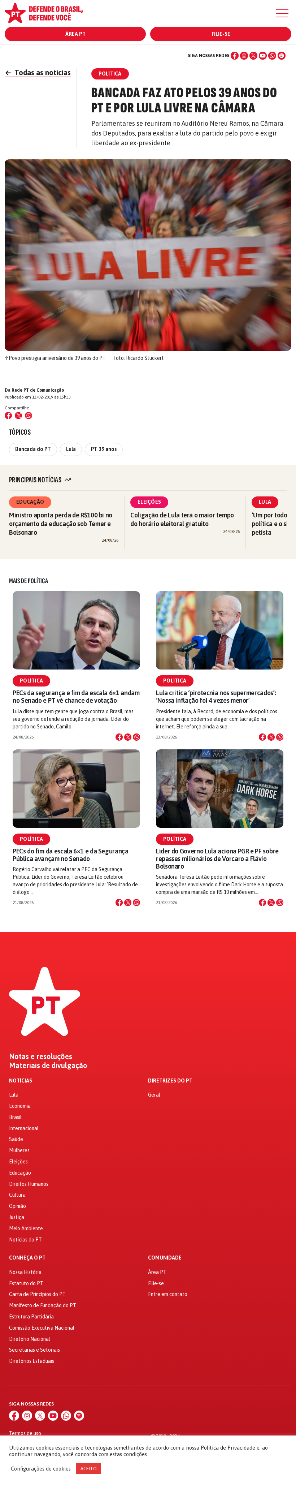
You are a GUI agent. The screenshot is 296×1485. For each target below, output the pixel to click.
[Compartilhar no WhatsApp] (28, 415)
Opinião (17, 1206)
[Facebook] (235, 56)
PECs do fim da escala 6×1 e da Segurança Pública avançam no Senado (71, 854)
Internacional (24, 1128)
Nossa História (25, 1272)
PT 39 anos (104, 449)
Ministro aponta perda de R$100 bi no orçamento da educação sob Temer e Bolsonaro (60, 523)
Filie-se (221, 34)
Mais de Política (28, 581)
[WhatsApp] (272, 56)
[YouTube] (263, 56)
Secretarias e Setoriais (34, 1350)
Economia (20, 1106)
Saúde (16, 1139)
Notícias (20, 1081)
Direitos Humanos (28, 1184)
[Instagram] (244, 56)
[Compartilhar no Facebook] (8, 415)
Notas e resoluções (40, 1056)
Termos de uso (25, 1433)
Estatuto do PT (26, 1283)
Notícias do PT (25, 1240)
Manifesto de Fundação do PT (42, 1305)
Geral (154, 1095)
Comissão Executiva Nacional (41, 1328)
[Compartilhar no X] (127, 737)
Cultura (17, 1195)
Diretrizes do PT (170, 1081)
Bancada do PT (33, 449)
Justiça (16, 1217)
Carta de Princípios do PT (37, 1294)
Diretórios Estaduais (31, 1361)
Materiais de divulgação (48, 1065)
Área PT (75, 34)
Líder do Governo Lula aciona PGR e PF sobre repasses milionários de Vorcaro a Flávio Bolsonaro (217, 858)
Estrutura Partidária (31, 1317)
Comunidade (165, 1258)
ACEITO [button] (88, 1468)
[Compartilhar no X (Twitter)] (18, 415)
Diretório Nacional (29, 1339)
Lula (71, 449)
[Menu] (282, 13)
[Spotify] (282, 56)
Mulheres (19, 1150)
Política (31, 681)
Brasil (15, 1117)
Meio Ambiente (26, 1228)
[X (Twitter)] (253, 56)
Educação (30, 502)
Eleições (149, 502)
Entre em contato (167, 1294)
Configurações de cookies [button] (41, 1468)
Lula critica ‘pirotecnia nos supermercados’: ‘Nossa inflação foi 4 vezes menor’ (216, 696)
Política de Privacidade (228, 1448)
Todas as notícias (38, 72)
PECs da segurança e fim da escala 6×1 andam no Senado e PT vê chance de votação (76, 696)
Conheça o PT (27, 1258)
